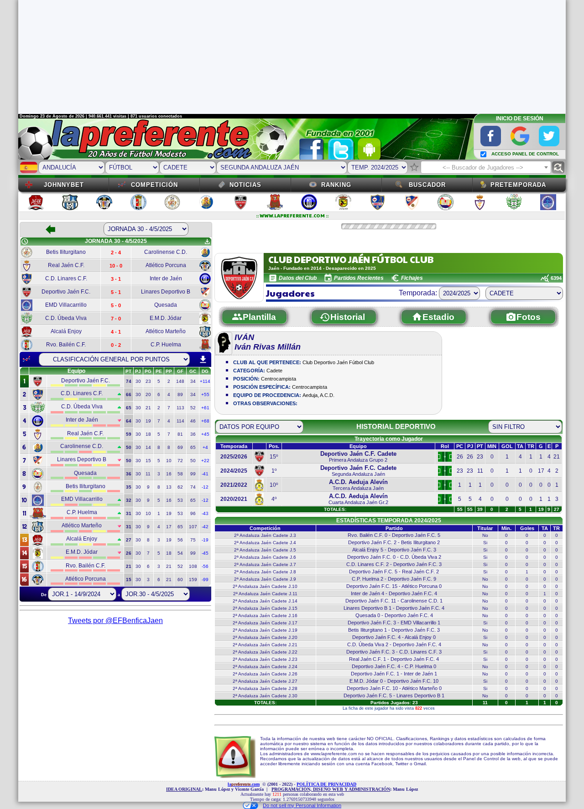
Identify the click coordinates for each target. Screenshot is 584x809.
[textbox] (486, 167)
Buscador (427, 184)
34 (193, 381)
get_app (207, 241)
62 (180, 487)
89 (180, 394)
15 (148, 460)
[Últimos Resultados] (26, 359)
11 (148, 473)
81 (180, 434)
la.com (244, 784)
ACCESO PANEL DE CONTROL (525, 153)
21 (148, 407)
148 (180, 381)
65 (193, 447)
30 (138, 381)
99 (193, 473)
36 (193, 434)
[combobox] (486, 167)
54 (180, 553)
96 (193, 513)
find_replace (558, 167)
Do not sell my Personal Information (302, 805)
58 (180, 473)
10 (169, 460)
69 (180, 447)
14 (148, 447)
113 (180, 407)
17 (169, 526)
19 (148, 420)
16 (169, 473)
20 (148, 394)
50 (193, 460)
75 (193, 539)
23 (148, 381)
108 (193, 566)
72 (180, 460)
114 (180, 420)
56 (180, 539)
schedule (24, 241)
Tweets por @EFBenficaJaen (115, 620)
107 (193, 526)
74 (193, 487)
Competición (154, 184)
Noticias (245, 184)
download (203, 360)
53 (180, 500)
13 (169, 487)
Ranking (336, 184)
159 (193, 579)
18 (148, 434)
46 (193, 420)
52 (193, 407)
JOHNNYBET (64, 184)
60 (180, 579)
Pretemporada (518, 184)
